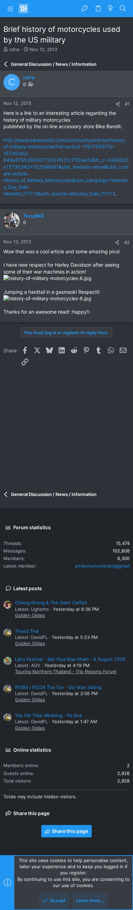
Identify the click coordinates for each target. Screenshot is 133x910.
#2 (127, 242)
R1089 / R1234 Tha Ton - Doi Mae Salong (58, 687)
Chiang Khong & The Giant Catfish (51, 602)
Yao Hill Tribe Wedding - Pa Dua (48, 715)
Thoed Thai (27, 631)
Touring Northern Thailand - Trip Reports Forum (65, 671)
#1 (127, 104)
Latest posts (27, 588)
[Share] (117, 104)
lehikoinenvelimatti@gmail (102, 566)
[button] (10, 8)
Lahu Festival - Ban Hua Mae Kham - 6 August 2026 (70, 659)
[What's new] (110, 8)
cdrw (14, 49)
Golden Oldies (30, 615)
